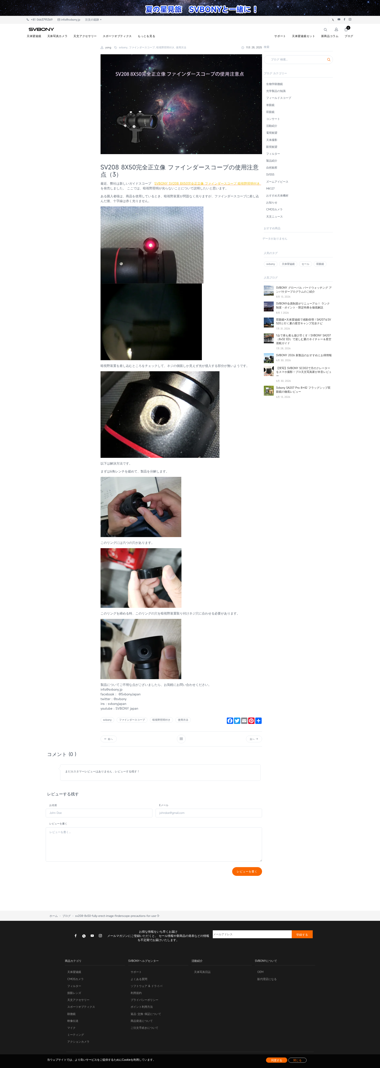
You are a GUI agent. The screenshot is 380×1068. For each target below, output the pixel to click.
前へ (110, 739)
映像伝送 (72, 1021)
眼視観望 (271, 147)
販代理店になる (267, 979)
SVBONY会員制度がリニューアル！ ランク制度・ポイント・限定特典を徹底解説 (303, 305)
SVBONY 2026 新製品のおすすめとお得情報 (304, 355)
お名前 (53, 805)
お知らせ (271, 202)
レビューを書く (58, 823)
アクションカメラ (78, 1041)
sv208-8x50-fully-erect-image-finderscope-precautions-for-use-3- (117, 916)
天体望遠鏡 (288, 264)
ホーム (53, 916)
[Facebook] (75, 936)
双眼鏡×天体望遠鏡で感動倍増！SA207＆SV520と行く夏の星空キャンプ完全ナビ (303, 321)
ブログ (66, 916)
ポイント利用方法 (142, 1007)
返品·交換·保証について (146, 1014)
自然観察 (271, 167)
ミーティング (75, 1035)
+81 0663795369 (40, 19)
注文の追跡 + (93, 19)
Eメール (163, 805)
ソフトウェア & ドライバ (146, 986)
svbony (107, 720)
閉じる (297, 1060)
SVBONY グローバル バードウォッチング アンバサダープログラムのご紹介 (304, 289)
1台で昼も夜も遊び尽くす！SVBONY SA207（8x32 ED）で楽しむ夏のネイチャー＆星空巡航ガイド (303, 339)
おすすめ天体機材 (277, 195)
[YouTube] (92, 936)
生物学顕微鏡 (274, 84)
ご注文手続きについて (144, 1028)
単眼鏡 (270, 105)
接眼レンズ (74, 993)
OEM (260, 972)
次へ (253, 739)
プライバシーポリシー (144, 1000)
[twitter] (84, 936)
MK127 (270, 188)
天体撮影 (271, 140)
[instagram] (100, 936)
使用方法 (183, 720)
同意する (276, 1060)
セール (305, 264)
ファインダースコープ (132, 720)
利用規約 (136, 993)
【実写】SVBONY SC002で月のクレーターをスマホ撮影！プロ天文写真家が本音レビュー (304, 372)
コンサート (273, 119)
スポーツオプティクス (81, 1007)
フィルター (273, 154)
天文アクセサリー (78, 1000)
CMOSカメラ (274, 209)
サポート (136, 972)
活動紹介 (271, 126)
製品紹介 (271, 160)
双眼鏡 (270, 112)
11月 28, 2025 (253, 47)
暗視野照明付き (161, 720)
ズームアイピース (277, 181)
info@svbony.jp (70, 19)
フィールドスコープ (278, 98)
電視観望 (271, 133)
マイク (71, 1028)
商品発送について (142, 1021)
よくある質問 (139, 979)
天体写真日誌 (202, 972)
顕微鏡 (71, 1014)
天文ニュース (274, 216)
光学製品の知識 (276, 91)
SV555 (270, 174)
